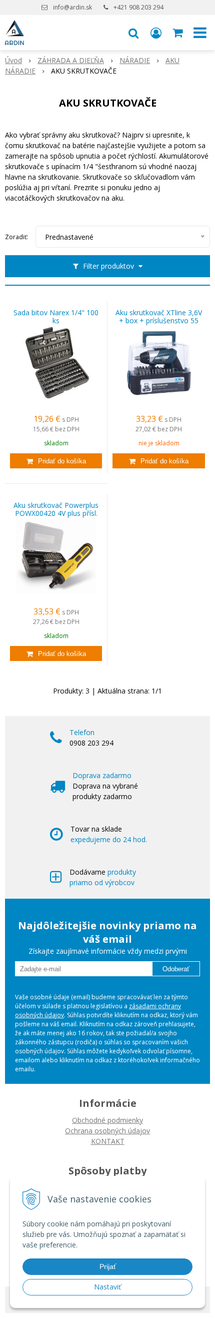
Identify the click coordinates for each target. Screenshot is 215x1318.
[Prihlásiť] (156, 33)
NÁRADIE (135, 60)
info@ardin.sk (72, 7)
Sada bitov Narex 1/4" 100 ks (56, 317)
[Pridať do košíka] (56, 460)
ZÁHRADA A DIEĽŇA (71, 60)
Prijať (108, 1266)
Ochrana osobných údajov (107, 1130)
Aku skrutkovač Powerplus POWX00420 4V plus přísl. (56, 509)
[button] (133, 33)
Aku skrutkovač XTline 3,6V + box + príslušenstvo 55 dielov (159, 321)
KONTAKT (107, 1141)
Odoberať (176, 969)
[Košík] (179, 33)
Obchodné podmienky (107, 1120)
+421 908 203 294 (139, 7)
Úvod (13, 60)
